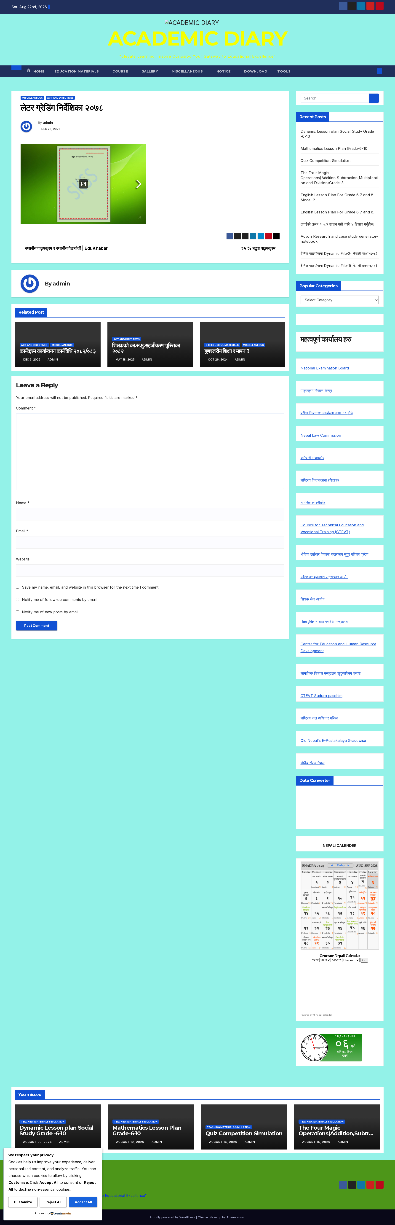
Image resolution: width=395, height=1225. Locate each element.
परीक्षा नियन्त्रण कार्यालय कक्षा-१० (324, 413)
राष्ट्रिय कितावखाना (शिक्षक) (320, 480)
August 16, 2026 (223, 1142)
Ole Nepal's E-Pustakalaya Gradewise (333, 740)
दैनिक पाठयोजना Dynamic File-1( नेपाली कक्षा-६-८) (339, 265)
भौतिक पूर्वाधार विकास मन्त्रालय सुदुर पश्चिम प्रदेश (334, 554)
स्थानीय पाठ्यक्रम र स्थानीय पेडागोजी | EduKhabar (66, 248)
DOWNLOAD (255, 71)
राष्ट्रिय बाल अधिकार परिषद (319, 718)
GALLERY (150, 71)
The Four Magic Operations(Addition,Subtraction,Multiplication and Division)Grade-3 (339, 177)
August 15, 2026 (316, 1142)
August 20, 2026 (38, 1142)
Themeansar (236, 1217)
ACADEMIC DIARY (197, 38)
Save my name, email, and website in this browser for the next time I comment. (90, 587)
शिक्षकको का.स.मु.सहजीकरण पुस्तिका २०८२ (146, 348)
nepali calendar (324, 1015)
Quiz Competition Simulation (325, 160)
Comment (26, 408)
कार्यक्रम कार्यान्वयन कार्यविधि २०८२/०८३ (58, 351)
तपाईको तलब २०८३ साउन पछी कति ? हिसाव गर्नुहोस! (337, 224)
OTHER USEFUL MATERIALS (222, 345)
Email (22, 531)
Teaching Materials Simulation (42, 1121)
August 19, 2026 (130, 1142)
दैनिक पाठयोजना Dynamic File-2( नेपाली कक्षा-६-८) (339, 253)
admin (48, 123)
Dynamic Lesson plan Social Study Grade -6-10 (56, 1130)
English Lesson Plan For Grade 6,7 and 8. (337, 212)
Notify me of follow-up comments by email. (59, 599)
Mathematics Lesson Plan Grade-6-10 (334, 148)
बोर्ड (350, 413)
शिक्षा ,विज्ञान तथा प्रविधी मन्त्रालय (324, 621)
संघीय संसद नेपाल (313, 763)
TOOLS (284, 71)
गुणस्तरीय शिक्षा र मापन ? (227, 351)
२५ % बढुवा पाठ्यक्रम (258, 248)
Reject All (53, 1202)
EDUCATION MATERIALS (77, 71)
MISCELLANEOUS (188, 71)
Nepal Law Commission (321, 435)
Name (22, 503)
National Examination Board (325, 368)
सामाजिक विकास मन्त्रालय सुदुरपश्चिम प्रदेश (330, 673)
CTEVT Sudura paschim (321, 695)
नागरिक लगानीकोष (313, 502)
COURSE (120, 71)
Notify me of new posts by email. (50, 612)
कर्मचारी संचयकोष (312, 457)
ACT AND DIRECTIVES (60, 97)
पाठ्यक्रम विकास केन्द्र (316, 390)
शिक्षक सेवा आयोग (312, 599)
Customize (23, 1202)
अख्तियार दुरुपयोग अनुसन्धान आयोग (324, 576)
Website (22, 559)
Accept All (83, 1202)
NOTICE (224, 71)
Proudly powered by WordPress (173, 1217)
